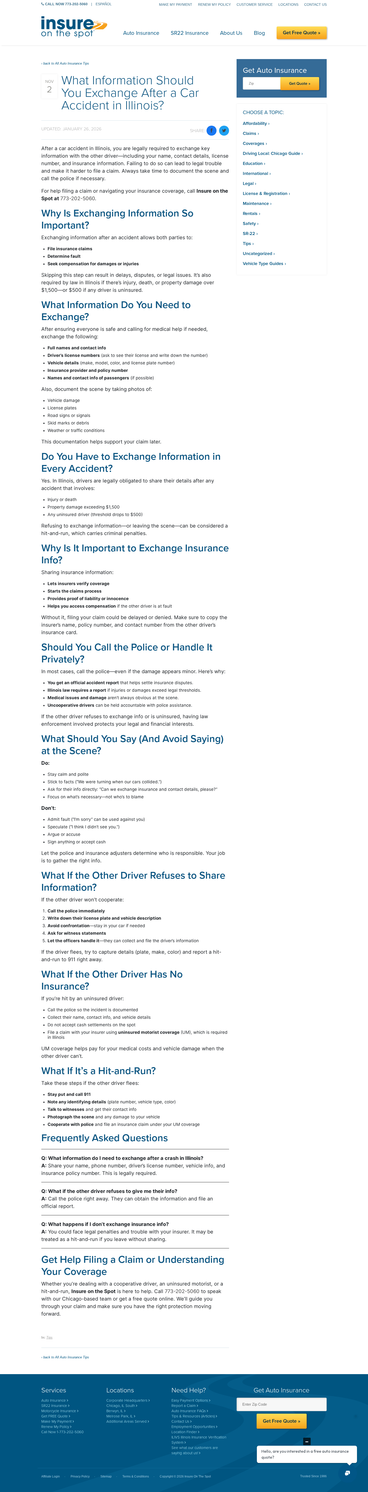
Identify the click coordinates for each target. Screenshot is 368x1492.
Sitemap (106, 1476)
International (255, 173)
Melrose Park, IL (119, 1416)
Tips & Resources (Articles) (193, 1416)
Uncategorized (257, 253)
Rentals (250, 213)
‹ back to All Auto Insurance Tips (65, 63)
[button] (347, 1473)
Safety (249, 223)
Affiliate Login (50, 1476)
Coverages (253, 143)
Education (253, 163)
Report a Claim (183, 1405)
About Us (231, 33)
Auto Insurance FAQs (188, 1411)
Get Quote (298, 83)
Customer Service (255, 5)
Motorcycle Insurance (58, 1411)
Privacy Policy (80, 1476)
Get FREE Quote (54, 1416)
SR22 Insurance (190, 33)
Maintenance (256, 203)
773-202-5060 (77, 198)
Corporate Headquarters (126, 1400)
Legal (248, 183)
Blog (259, 33)
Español (104, 4)
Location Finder (184, 1432)
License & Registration (265, 193)
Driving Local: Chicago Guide (271, 153)
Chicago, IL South (120, 1405)
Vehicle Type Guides (263, 263)
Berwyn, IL (114, 1411)
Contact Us (315, 5)
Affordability (255, 123)
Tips (49, 1337)
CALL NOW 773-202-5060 (66, 4)
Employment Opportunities (193, 1426)
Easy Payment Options (189, 1400)
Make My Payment (175, 5)
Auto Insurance (141, 33)
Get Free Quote (300, 33)
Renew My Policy (214, 5)
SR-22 (249, 233)
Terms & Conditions (135, 1476)
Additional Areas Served (126, 1421)
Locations (288, 5)
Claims (249, 133)
